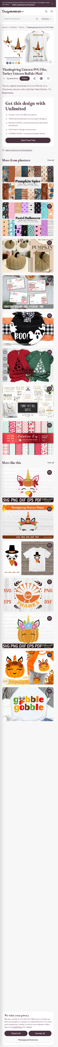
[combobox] (19, 18)
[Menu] (52, 11)
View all (50, 160)
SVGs (21, 27)
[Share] (34, 78)
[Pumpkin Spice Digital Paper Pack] (28, 183)
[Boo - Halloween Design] (28, 329)
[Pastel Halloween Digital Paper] (28, 219)
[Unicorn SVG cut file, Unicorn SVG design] (28, 631)
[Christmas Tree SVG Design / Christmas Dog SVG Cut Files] (28, 365)
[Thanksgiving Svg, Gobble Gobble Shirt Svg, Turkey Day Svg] (28, 704)
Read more (7, 93)
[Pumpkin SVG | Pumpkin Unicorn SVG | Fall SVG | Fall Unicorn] (28, 668)
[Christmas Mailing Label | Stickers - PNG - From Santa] (28, 292)
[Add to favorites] (48, 78)
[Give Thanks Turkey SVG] (28, 595)
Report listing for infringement (18, 150)
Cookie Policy (17, 1027)
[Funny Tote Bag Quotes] (28, 402)
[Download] (43, 170)
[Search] (36, 18)
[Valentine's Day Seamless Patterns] (28, 438)
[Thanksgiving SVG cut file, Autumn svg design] (28, 485)
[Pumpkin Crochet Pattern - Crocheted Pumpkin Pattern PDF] (28, 256)
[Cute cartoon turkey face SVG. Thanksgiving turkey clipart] (28, 558)
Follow (25, 78)
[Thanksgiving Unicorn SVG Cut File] (28, 522)
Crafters (13, 27)
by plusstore (11, 78)
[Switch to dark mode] (46, 11)
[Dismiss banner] (52, 3)
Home (4, 27)
